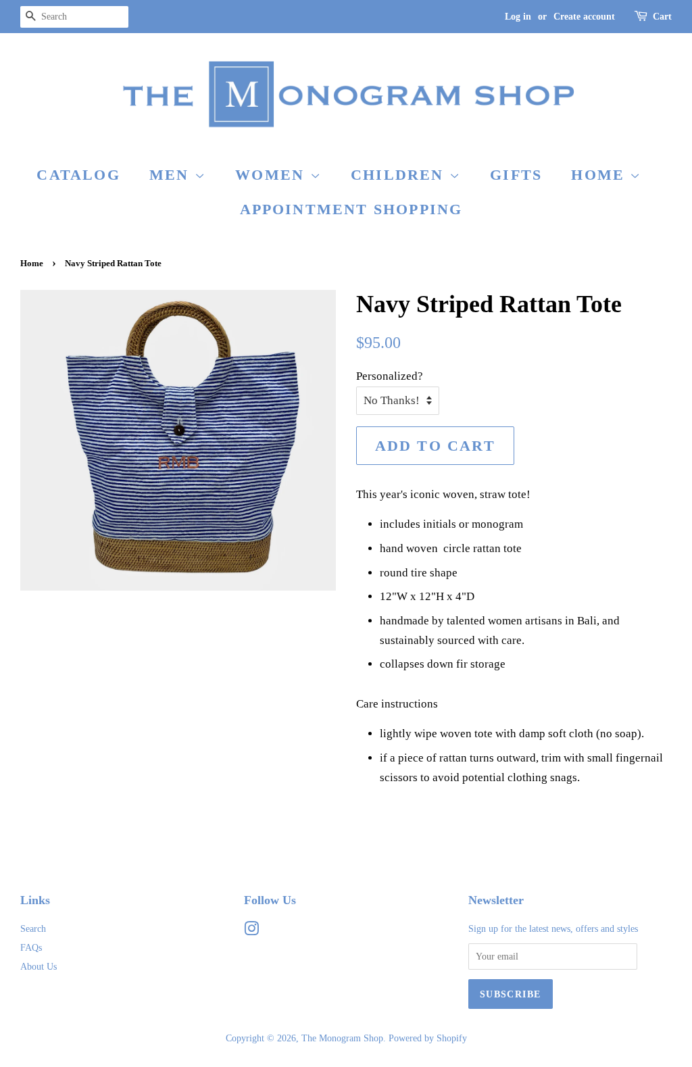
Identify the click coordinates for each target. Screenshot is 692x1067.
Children (400, 174)
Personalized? (389, 376)
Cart (662, 16)
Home (600, 174)
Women (272, 174)
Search (33, 928)
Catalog (78, 174)
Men (172, 174)
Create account (584, 16)
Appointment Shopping (351, 209)
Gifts (516, 174)
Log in (518, 16)
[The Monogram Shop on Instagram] (251, 931)
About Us (38, 966)
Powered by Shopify (428, 1038)
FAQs (31, 947)
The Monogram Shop (342, 1038)
